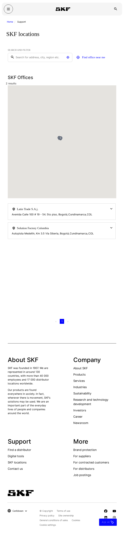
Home (10, 21)
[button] (61, 138)
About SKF (80, 368)
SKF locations (17, 462)
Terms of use (63, 510)
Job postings (82, 475)
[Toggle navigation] (8, 9)
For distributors (83, 468)
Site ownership (66, 515)
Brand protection (85, 450)
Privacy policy (47, 515)
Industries (80, 387)
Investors (79, 410)
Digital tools (16, 456)
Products (79, 374)
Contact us (15, 468)
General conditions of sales (54, 520)
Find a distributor (19, 450)
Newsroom (80, 423)
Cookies (76, 520)
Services (79, 380)
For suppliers (82, 456)
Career (78, 416)
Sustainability (82, 393)
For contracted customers (91, 462)
